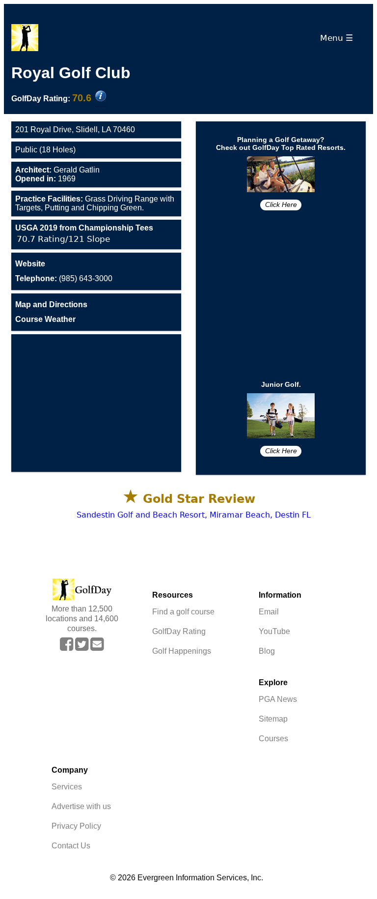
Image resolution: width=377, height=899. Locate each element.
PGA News (278, 699)
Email (269, 612)
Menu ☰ (339, 38)
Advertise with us (81, 806)
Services (67, 787)
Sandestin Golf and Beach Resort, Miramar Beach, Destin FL (194, 515)
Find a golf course (183, 612)
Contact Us (71, 845)
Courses (273, 738)
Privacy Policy (76, 826)
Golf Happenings (181, 651)
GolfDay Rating (179, 631)
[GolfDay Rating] (100, 96)
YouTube (274, 631)
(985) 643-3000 (63, 278)
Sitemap (273, 719)
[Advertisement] (96, 403)
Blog (267, 651)
